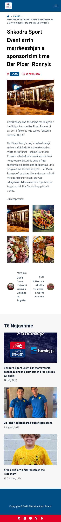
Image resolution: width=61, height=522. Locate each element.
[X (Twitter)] (25, 518)
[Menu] (55, 5)
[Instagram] (30, 518)
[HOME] (8, 16)
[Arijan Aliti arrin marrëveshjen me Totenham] (30, 449)
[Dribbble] (36, 518)
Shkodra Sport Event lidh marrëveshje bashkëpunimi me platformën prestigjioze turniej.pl (29, 371)
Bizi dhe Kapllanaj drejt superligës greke (28, 422)
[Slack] (42, 518)
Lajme (15, 74)
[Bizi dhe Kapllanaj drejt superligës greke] (30, 402)
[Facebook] (19, 518)
